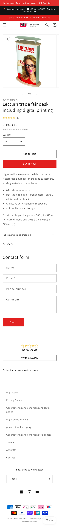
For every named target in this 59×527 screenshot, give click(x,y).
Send (13, 322)
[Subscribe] (49, 479)
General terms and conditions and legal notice (28, 409)
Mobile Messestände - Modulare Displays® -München (32, 519)
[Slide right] (36, 93)
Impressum (12, 392)
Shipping (6, 129)
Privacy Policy (14, 400)
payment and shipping (18, 427)
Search (10, 442)
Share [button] (10, 243)
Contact (10, 457)
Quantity (7, 134)
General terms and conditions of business (28, 434)
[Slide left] (22, 93)
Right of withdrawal (17, 419)
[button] (4, 25)
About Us (11, 449)
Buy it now (29, 163)
